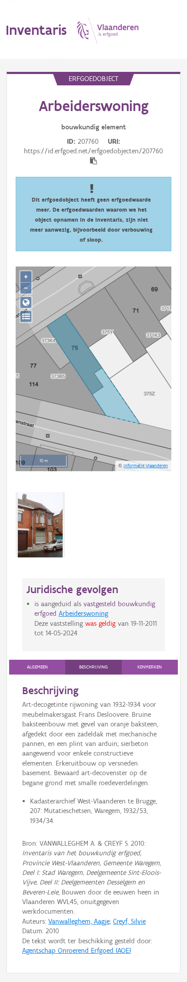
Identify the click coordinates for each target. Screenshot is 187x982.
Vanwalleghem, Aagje (79, 921)
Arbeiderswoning (83, 613)
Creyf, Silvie (129, 921)
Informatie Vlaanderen (146, 465)
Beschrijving (93, 667)
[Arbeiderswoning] (40, 524)
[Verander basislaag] (25, 316)
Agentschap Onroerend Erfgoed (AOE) (76, 950)
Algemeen (37, 667)
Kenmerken (149, 667)
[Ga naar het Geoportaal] (25, 302)
